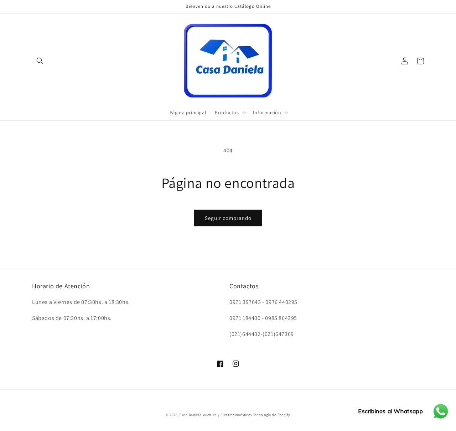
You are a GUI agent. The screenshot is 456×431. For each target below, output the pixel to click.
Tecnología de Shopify (271, 414)
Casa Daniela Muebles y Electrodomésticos (216, 414)
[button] (40, 61)
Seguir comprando (228, 218)
